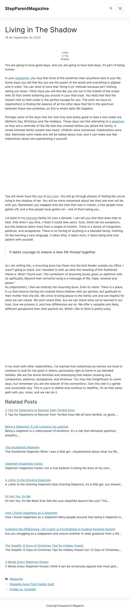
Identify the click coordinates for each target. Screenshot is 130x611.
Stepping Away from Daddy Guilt (32, 584)
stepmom (118, 121)
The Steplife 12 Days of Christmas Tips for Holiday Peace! (44, 545)
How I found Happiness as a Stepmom (31, 513)
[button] (111, 8)
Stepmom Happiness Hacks (24, 463)
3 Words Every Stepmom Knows (27, 562)
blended (32, 218)
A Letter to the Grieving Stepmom (28, 480)
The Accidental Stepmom (22, 447)
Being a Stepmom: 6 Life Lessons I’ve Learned (36, 426)
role (39, 196)
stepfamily (22, 78)
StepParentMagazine (27, 8)
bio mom (53, 196)
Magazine (16, 579)
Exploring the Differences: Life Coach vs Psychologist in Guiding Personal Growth (60, 529)
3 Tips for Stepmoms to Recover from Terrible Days (40, 410)
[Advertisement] (65, 169)
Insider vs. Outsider (23, 589)
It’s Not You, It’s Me (18, 496)
